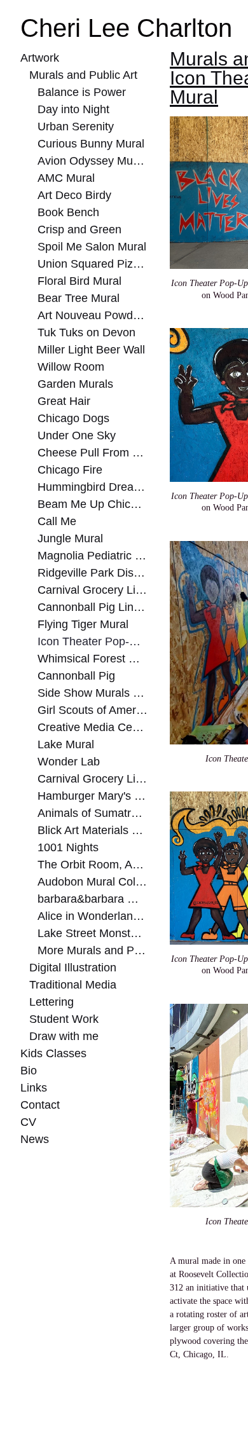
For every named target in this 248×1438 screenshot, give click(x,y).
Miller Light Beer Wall (90, 349)
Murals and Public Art (81, 75)
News (33, 1139)
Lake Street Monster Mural (93, 933)
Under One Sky (73, 435)
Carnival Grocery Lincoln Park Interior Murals (93, 590)
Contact (39, 1105)
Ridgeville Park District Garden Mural (93, 572)
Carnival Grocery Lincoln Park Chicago (93, 778)
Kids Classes (49, 1053)
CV (27, 1122)
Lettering (50, 1002)
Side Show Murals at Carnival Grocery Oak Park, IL (93, 693)
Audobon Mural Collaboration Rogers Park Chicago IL (93, 881)
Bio (28, 1070)
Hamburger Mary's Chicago (93, 796)
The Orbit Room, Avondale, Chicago (93, 864)
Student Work (62, 1019)
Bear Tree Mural (76, 298)
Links (33, 1087)
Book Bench (66, 212)
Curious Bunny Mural (89, 143)
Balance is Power (77, 92)
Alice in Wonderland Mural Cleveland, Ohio (93, 916)
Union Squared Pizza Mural (93, 263)
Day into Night (72, 109)
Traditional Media (71, 984)
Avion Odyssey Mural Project (93, 160)
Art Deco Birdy (73, 195)
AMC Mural (66, 178)
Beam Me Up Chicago (89, 504)
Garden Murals (73, 384)
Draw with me (63, 1036)
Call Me (56, 521)
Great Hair (63, 401)
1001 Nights (65, 847)
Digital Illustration (73, 967)
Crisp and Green (76, 229)
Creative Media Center (91, 727)
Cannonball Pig (74, 675)
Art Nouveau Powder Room (93, 315)
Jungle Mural (68, 538)
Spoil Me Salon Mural (89, 246)
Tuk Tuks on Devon (83, 332)
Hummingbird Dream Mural (93, 487)
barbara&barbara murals (93, 899)
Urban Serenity (73, 126)
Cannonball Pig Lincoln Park (93, 607)
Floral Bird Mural (79, 281)
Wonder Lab (66, 761)
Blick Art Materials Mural (93, 830)
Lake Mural (64, 744)
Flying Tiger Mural (82, 624)
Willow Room (69, 366)
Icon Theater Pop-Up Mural (93, 641)
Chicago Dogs (70, 418)
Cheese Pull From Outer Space (93, 452)
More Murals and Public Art (93, 950)
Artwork (40, 57)
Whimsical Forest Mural (93, 658)
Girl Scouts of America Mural (93, 710)
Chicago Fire (68, 469)
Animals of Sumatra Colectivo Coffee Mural (93, 813)
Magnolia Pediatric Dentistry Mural (93, 555)
